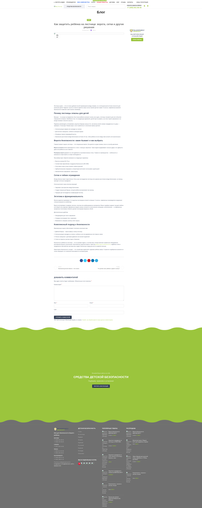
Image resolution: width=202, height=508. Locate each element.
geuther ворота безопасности (103, 244)
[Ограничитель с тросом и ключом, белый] (104, 488)
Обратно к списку (88, 267)
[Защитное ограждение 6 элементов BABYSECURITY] (104, 475)
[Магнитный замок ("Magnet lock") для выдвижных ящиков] (128, 446)
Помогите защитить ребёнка (134, 5)
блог (89, 20)
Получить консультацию (101, 386)
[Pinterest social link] (89, 260)
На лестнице (81, 434)
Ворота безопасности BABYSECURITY (114, 432)
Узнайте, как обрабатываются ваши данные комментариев (97, 320)
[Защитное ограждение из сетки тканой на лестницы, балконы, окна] (104, 461)
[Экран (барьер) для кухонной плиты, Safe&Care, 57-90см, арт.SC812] (128, 463)
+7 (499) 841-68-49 (59, 440)
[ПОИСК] (123, 6)
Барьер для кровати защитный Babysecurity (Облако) (114, 498)
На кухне (80, 439)
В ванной (80, 448)
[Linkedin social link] (92, 260)
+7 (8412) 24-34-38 (59, 451)
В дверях (80, 437)
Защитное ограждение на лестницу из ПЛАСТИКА (115, 441)
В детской (80, 442)
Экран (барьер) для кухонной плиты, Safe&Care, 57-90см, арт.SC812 (140, 458)
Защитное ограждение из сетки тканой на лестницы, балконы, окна (115, 456)
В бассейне (81, 453)
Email (91, 302)
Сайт (55, 309)
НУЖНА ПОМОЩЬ (137, 39)
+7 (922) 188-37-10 (59, 459)
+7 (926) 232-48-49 (59, 441)
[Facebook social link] (81, 260)
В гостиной (81, 445)
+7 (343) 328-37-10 (59, 457)
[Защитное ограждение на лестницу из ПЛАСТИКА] (104, 446)
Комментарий (58, 284)
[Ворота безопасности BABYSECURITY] (104, 434)
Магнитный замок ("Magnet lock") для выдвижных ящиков (140, 441)
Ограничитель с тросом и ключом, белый (115, 484)
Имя (55, 302)
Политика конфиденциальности (62, 462)
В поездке (80, 450)
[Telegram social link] (96, 260)
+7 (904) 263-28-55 (59, 453)
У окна (80, 431)
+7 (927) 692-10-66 (59, 446)
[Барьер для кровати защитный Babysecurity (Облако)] (104, 501)
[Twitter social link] (85, 260)
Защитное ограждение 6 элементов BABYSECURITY (115, 471)
